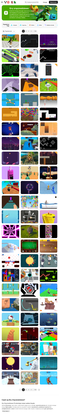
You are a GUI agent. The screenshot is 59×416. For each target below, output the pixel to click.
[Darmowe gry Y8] (6, 2)
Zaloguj (45, 2)
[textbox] (9, 31)
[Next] (55, 24)
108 (35, 31)
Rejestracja (53, 2)
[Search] (25, 2)
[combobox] (9, 31)
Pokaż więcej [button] (5, 411)
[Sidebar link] (2, 2)
